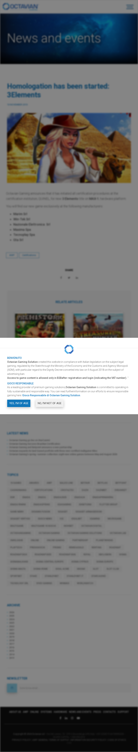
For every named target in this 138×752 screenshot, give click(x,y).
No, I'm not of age (49, 403)
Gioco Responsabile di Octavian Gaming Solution (51, 395)
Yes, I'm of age (18, 403)
